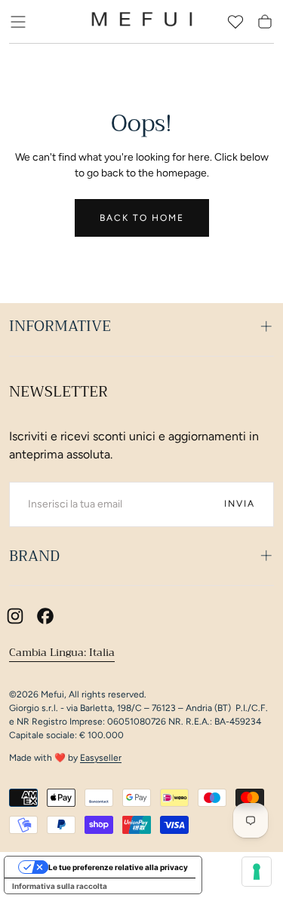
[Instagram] (15, 616)
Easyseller (101, 757)
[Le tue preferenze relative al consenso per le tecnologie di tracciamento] (256, 871)
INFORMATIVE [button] (60, 326)
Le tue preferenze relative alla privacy (118, 867)
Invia (239, 503)
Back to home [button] (142, 218)
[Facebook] (45, 616)
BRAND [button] (34, 556)
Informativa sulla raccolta (59, 885)
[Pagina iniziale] (142, 22)
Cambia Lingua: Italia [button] (62, 652)
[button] (18, 22)
